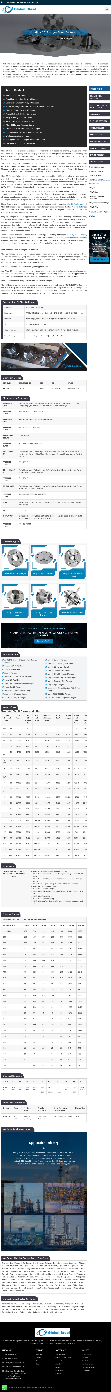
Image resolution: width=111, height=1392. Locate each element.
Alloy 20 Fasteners (75, 204)
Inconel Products (97, 128)
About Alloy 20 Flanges (16, 95)
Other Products (96, 161)
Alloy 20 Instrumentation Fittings (99, 203)
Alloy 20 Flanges (94, 183)
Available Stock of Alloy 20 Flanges (21, 114)
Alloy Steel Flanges (78, 235)
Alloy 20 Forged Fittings (97, 179)
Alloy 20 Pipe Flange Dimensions (20, 121)
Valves (93, 216)
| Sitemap (49, 1387)
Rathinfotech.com (40, 1387)
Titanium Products (97, 155)
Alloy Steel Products (98, 121)
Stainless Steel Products (96, 97)
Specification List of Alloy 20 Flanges (22, 99)
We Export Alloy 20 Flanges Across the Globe (25, 140)
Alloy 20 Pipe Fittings (96, 175)
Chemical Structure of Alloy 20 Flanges (23, 129)
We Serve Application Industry (19, 136)
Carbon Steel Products (99, 114)
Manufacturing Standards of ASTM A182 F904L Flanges (30, 106)
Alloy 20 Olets (39, 191)
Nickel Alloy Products (98, 148)
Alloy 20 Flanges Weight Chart (19, 117)
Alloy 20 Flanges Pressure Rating (20, 125)
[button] (107, 9)
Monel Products (96, 134)
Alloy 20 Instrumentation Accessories (97, 197)
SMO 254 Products (98, 167)
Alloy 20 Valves (94, 207)
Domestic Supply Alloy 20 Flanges (20, 143)
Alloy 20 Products (51, 38)
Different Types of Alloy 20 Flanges (21, 110)
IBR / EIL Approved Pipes (100, 212)
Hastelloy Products (98, 141)
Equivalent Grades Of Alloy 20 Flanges (22, 103)
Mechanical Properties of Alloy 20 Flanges (24, 132)
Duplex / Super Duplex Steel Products (98, 106)
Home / (42, 38)
